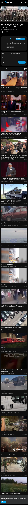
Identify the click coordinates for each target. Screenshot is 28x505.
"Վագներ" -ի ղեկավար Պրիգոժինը (10, 412)
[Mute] (21, 20)
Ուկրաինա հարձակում (7, 264)
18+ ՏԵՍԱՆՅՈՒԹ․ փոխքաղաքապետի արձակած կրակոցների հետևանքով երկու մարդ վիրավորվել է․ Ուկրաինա (14, 89)
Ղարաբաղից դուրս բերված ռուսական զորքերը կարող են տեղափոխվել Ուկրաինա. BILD (13, 200)
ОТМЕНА (14, 62)
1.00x (16, 20)
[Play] (2, 20)
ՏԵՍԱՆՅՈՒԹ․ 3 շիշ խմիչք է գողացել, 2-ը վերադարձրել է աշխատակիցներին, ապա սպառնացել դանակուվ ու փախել (12, 134)
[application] (14, 14)
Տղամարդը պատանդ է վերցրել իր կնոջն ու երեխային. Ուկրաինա (12, 328)
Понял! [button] (3, 502)
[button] (25, 2)
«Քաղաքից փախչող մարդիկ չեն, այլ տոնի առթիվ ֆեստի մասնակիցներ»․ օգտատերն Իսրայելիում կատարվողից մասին (12, 306)
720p (24, 20)
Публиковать (21, 62)
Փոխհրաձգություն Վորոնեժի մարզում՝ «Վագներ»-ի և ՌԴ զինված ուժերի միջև (11, 494)
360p (23, 14)
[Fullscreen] (26, 20)
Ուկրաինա (3, 244)
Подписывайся (20, 38)
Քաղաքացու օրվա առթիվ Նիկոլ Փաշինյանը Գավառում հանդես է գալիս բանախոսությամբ (13, 178)
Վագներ (3, 349)
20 (18, 20)
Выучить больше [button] (5, 500)
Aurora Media (6, 39)
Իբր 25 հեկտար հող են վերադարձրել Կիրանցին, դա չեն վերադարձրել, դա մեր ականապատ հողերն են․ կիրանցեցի (14, 157)
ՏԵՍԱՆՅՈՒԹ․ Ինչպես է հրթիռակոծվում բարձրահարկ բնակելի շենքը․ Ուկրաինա (12, 370)
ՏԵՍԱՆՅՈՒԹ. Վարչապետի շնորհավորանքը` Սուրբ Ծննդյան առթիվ (13, 112)
